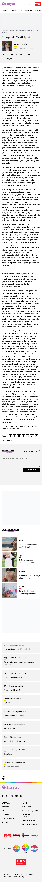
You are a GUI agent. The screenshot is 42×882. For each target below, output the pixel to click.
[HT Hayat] (21, 787)
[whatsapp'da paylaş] (20, 54)
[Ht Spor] (25, 835)
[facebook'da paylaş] (3, 54)
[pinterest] (21, 796)
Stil (21, 10)
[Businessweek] (7, 848)
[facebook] (2, 796)
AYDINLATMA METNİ (29, 824)
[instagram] (12, 796)
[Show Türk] (25, 848)
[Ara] (29, 4)
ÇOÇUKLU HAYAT (8, 818)
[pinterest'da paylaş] (29, 54)
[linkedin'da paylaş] (16, 54)
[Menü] (32, 4)
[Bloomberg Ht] (34, 835)
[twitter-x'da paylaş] (7, 54)
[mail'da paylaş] (25, 54)
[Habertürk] (7, 835)
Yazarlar (4, 10)
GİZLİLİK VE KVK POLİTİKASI (27, 815)
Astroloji (13, 10)
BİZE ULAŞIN (26, 807)
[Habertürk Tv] (16, 835)
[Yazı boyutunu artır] (3, 58)
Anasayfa (5, 30)
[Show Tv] (16, 848)
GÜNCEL (5, 822)
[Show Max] (34, 848)
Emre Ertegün (21, 30)
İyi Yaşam (28, 10)
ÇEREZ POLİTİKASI (28, 820)
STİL (3, 811)
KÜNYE (24, 803)
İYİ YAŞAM (5, 814)
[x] (7, 796)
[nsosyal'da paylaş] (12, 54)
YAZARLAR (6, 803)
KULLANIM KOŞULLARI (30, 811)
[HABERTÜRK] (37, 4)
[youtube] (16, 796)
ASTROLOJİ (6, 807)
